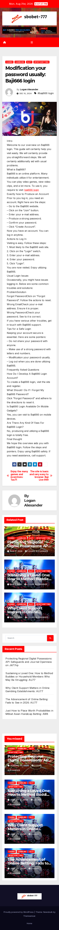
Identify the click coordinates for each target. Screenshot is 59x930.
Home (29, 923)
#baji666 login (46, 93)
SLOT (29, 62)
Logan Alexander (29, 89)
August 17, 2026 (19, 765)
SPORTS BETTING (41, 62)
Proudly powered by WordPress (19, 912)
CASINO (9, 62)
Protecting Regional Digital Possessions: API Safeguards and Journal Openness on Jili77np (28, 662)
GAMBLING (19, 62)
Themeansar (29, 916)
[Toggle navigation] (31, 42)
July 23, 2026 (18, 834)
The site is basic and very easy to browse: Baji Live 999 (38, 475)
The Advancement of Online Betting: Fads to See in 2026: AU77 (28, 863)
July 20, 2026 (18, 868)
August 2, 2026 (19, 800)
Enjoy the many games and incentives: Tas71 (19, 475)
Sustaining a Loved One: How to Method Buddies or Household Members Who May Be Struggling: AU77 (29, 676)
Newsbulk (47, 912)
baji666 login (31, 189)
